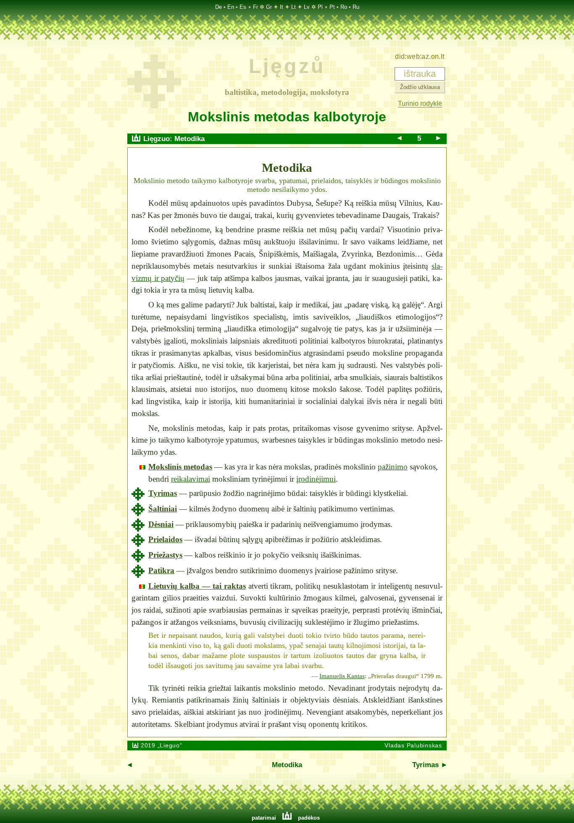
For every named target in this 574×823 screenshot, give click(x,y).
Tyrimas (425, 765)
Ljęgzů (287, 66)
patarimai (264, 818)
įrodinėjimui (316, 478)
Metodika (189, 139)
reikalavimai (190, 478)
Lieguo (170, 745)
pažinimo (393, 466)
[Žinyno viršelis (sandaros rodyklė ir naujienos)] (136, 139)
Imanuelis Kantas (342, 675)
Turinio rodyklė (420, 103)
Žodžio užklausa (419, 87)
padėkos (309, 818)
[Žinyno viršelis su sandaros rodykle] (154, 106)
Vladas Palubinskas (413, 745)
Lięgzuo (156, 139)
